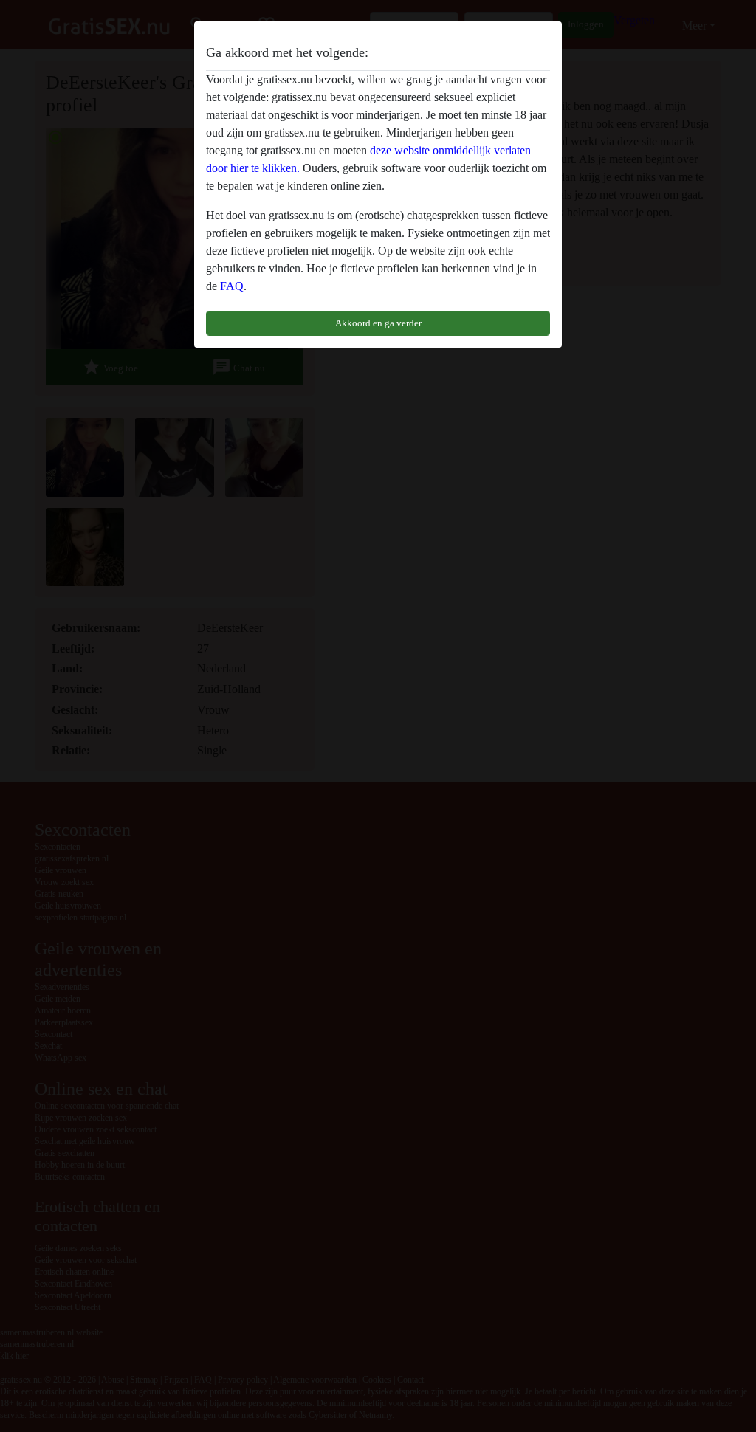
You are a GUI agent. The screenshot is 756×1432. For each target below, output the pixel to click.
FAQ (232, 286)
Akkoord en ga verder (378, 322)
